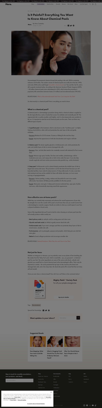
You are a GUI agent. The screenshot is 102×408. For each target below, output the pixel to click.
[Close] (51, 392)
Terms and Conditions (22, 400)
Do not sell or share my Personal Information (36, 403)
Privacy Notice (17, 397)
